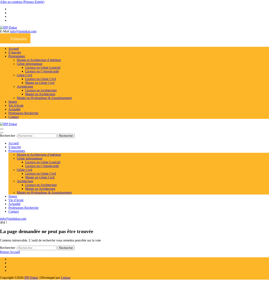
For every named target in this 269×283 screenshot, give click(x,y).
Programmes (16, 56)
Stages (12, 101)
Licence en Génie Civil (40, 79)
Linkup (65, 277)
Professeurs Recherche (23, 113)
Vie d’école (16, 105)
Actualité (14, 109)
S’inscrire (14, 52)
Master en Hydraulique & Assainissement (44, 98)
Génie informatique (29, 64)
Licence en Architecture (41, 90)
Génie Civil (24, 75)
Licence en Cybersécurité (42, 71)
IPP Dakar (31, 277)
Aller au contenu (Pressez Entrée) (22, 2)
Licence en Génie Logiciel (42, 67)
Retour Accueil (10, 252)
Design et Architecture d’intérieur (39, 60)
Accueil (13, 48)
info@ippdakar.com (23, 31)
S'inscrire (19, 38)
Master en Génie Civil (39, 82)
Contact (13, 117)
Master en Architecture (40, 94)
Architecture (25, 86)
